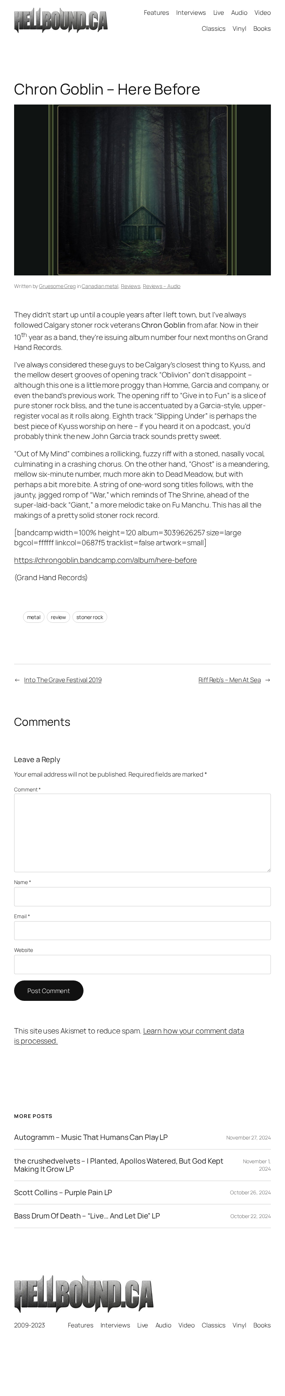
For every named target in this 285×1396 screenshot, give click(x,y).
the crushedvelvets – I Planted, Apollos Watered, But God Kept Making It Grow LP (118, 1165)
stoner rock (89, 617)
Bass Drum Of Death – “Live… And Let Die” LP (87, 1216)
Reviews (130, 286)
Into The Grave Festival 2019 (62, 679)
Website (23, 949)
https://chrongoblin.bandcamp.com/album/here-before (105, 560)
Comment (27, 789)
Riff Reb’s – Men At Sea (230, 679)
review (58, 617)
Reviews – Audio (162, 286)
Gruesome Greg (57, 286)
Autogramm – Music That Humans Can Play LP (91, 1137)
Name (22, 882)
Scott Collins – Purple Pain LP (63, 1192)
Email (22, 916)
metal (34, 617)
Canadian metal (100, 286)
